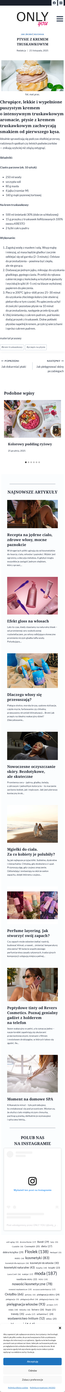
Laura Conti (14, 1274)
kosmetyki (37, 1258)
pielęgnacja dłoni (29, 1299)
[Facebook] (54, 3)
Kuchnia (39, 34)
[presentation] (32, 419)
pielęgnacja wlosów (26, 1304)
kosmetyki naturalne (19, 1267)
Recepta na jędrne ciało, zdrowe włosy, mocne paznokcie (29, 539)
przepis (52, 1305)
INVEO (19, 1258)
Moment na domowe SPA (30, 1099)
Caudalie (17, 1246)
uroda (30, 1314)
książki (54, 1267)
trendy (17, 1313)
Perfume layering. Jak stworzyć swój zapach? (28, 933)
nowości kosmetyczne (32, 1284)
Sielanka (24, 1310)
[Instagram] (61, 3)
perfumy (30, 1295)
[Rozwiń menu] (59, 19)
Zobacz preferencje (32, 1379)
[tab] (26, 462)
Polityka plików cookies (18, 1387)
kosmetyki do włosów (44, 1262)
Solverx (38, 1309)
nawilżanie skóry (26, 1279)
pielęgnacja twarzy (48, 1299)
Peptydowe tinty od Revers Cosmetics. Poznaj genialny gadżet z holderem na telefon (32, 1015)
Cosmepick (32, 1246)
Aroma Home (28, 1242)
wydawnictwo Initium (26, 1318)
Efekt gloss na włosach (28, 621)
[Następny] (55, 430)
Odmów (32, 1370)
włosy (51, 1318)
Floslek (37, 1251)
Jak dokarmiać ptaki (13, 364)
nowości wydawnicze (20, 1289)
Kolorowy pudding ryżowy (30, 444)
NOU (43, 1279)
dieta (46, 1246)
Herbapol (55, 1252)
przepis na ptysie (36, 347)
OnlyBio (14, 1294)
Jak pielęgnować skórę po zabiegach (50, 366)
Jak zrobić (27, 34)
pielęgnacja (12, 1299)
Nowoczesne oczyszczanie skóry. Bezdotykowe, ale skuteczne (31, 771)
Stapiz (50, 1309)
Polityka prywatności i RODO (42, 1387)
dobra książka (13, 1252)
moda (45, 1273)
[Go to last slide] (9, 430)
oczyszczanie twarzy (44, 1289)
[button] (60, 1328)
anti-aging (12, 1242)
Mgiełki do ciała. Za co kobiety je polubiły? (31, 852)
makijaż (27, 1274)
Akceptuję (32, 1361)
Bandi (43, 1241)
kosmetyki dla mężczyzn (17, 1263)
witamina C (45, 1314)
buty (54, 1242)
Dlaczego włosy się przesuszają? (24, 697)
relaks (13, 1309)
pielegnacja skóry (48, 1294)
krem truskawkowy (12, 347)
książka (41, 1268)
